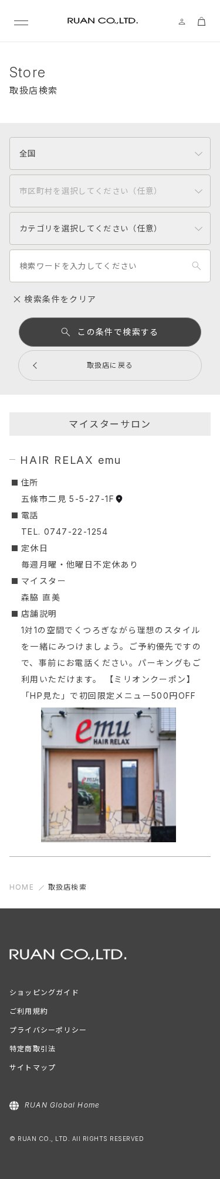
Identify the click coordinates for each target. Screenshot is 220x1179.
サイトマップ (32, 1067)
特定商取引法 (32, 1048)
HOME (21, 887)
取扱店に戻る (110, 365)
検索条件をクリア (59, 299)
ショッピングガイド (44, 992)
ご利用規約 (28, 1011)
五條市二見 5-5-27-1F (67, 499)
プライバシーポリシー (48, 1030)
